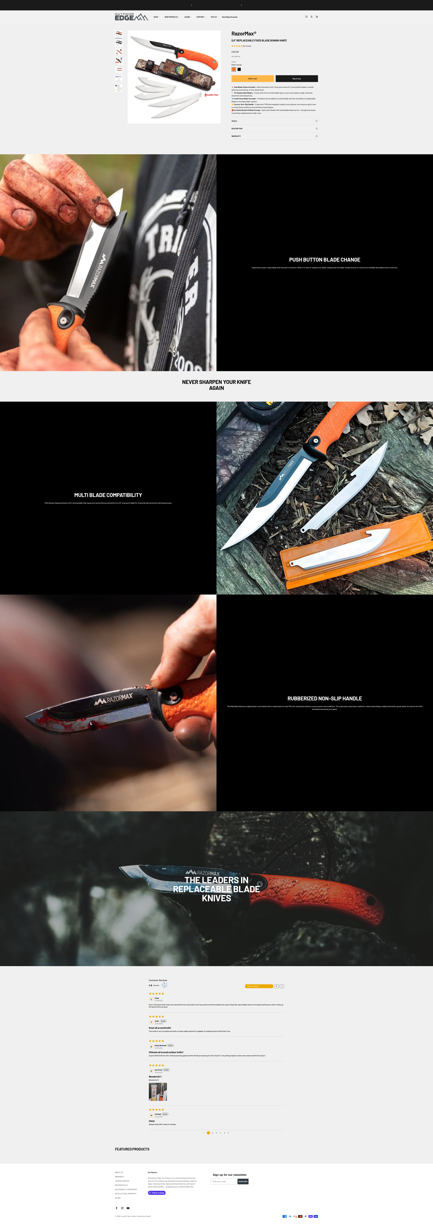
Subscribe (243, 1181)
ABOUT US (119, 1172)
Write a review (252, 986)
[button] (306, 16)
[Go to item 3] (118, 52)
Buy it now (297, 78)
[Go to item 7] (118, 89)
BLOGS (117, 1198)
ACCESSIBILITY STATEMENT (126, 1189)
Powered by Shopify (144, 1216)
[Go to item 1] (118, 34)
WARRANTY (119, 1177)
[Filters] (276, 986)
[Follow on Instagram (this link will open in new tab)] (122, 1208)
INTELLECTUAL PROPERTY (125, 1193)
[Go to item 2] (118, 43)
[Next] (241, 5)
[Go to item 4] (118, 61)
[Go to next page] (229, 1132)
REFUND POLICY (121, 1185)
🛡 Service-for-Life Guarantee (216, 5)
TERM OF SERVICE (122, 1181)
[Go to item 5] (118, 70)
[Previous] (191, 5)
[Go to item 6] (118, 79)
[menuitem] (156, 16)
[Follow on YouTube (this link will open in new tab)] (128, 1208)
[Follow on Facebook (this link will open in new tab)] (116, 1208)
